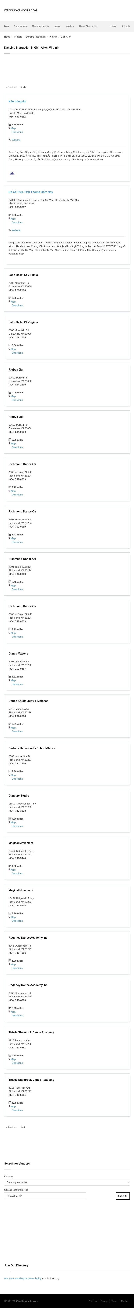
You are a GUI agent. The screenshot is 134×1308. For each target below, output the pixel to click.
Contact (124, 1301)
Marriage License (40, 26)
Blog (6, 26)
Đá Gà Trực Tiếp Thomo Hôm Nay (31, 191)
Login (127, 26)
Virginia (53, 36)
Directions (17, 131)
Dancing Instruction (36, 36)
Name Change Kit (88, 26)
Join (114, 26)
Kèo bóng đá (17, 101)
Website (16, 139)
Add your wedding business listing (23, 1278)
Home (7, 36)
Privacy (104, 1301)
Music (58, 26)
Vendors (70, 26)
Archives (93, 1301)
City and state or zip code (16, 1190)
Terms (114, 1301)
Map (13, 128)
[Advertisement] (67, 67)
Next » (23, 87)
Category (8, 1176)
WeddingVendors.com (20, 10)
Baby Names (20, 26)
